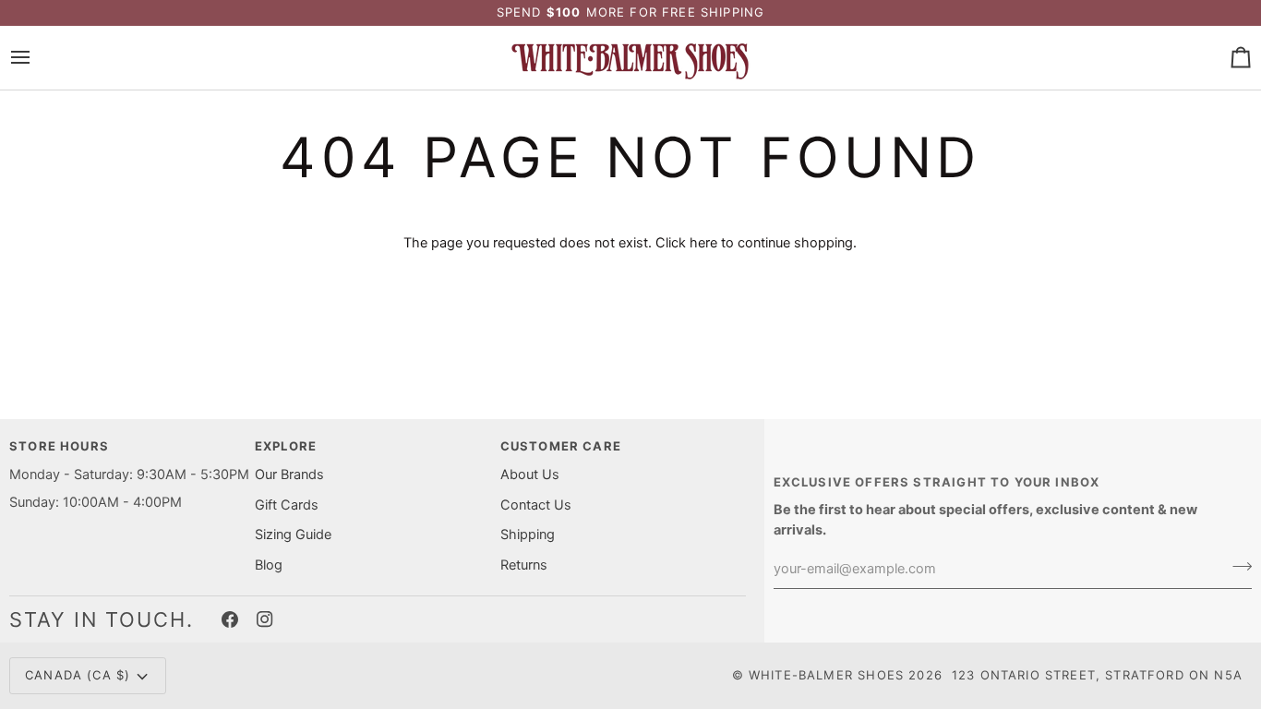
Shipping (527, 534)
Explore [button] (286, 446)
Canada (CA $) (77, 674)
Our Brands (289, 474)
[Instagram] (265, 619)
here (703, 242)
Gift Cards (286, 505)
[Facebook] (230, 619)
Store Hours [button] (59, 446)
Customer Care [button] (560, 446)
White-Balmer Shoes (826, 674)
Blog (268, 565)
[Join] (1236, 567)
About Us (529, 474)
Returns (523, 565)
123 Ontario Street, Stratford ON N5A (1097, 674)
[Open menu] (37, 58)
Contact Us (535, 505)
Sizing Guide (293, 534)
